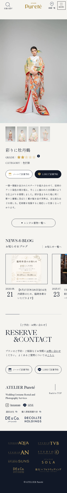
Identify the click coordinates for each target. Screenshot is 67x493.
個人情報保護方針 (29, 411)
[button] (35, 246)
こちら (50, 355)
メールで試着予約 (21, 369)
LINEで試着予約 (51, 369)
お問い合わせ (53, 351)
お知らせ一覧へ (53, 246)
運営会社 (10, 411)
